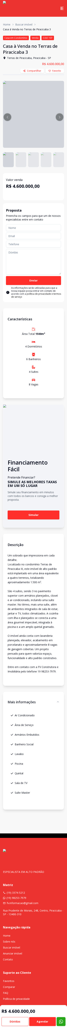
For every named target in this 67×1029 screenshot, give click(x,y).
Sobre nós (9, 941)
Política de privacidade (16, 999)
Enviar (33, 280)
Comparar (9, 987)
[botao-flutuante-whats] (61, 1021)
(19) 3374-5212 (16, 892)
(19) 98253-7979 (16, 898)
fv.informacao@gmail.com (22, 903)
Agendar (42, 1021)
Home (6, 24)
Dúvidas (15, 1021)
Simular (33, 515)
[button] (7, 117)
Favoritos (8, 981)
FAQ (5, 993)
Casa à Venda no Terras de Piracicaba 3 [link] (27, 29)
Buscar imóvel (23, 24)
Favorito (56, 70)
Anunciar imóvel (12, 953)
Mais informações (22, 702)
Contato (8, 959)
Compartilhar (34, 70)
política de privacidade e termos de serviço (36, 295)
